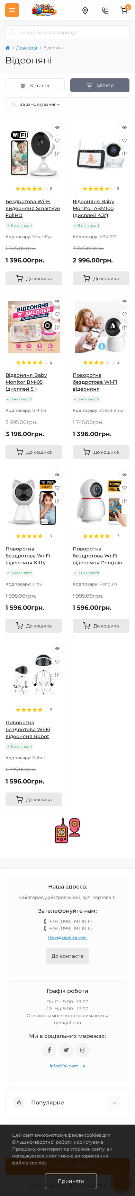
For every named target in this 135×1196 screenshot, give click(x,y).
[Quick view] (57, 127)
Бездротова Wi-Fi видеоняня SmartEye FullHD (33, 208)
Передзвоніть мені (68, 937)
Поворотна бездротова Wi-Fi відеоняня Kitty (28, 556)
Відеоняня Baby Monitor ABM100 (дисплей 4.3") (93, 208)
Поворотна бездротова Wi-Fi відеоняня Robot (28, 729)
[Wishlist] (57, 140)
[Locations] (85, 10)
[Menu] (12, 10)
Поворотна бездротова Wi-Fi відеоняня (95, 382)
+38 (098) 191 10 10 (70, 921)
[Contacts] (105, 10)
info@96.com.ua (67, 1065)
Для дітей (26, 47)
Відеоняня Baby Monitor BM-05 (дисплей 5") (26, 382)
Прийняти (71, 1181)
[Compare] (57, 153)
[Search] (12, 32)
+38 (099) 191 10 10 (70, 928)
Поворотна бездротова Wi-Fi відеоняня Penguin (98, 556)
